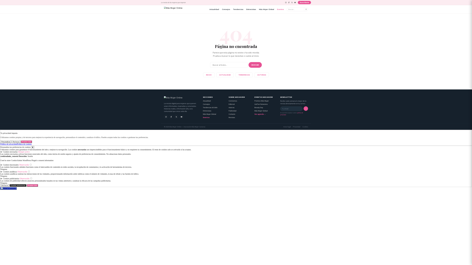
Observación (24, 165)
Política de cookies (24, 144)
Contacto (232, 114)
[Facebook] (289, 2)
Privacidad (296, 127)
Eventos (280, 9)
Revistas (232, 117)
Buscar (255, 65)
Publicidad (232, 111)
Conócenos (233, 101)
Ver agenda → (260, 114)
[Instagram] (286, 2)
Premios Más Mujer (261, 101)
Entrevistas (251, 9)
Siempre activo (24, 152)
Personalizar (5, 142)
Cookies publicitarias (11, 179)
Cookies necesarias (10, 152)
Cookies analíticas (10, 172)
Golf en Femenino (261, 104)
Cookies (305, 127)
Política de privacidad (8, 144)
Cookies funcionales (11, 165)
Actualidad (214, 9)
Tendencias (238, 9)
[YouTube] (295, 2)
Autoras (261, 75)
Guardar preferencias (18, 185)
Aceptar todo (26, 142)
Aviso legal (287, 127)
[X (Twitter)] (292, 2)
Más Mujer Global (266, 9)
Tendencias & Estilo (210, 107)
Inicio (209, 75)
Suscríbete (304, 2)
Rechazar (16, 142)
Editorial (232, 104)
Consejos (226, 9)
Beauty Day (258, 107)
